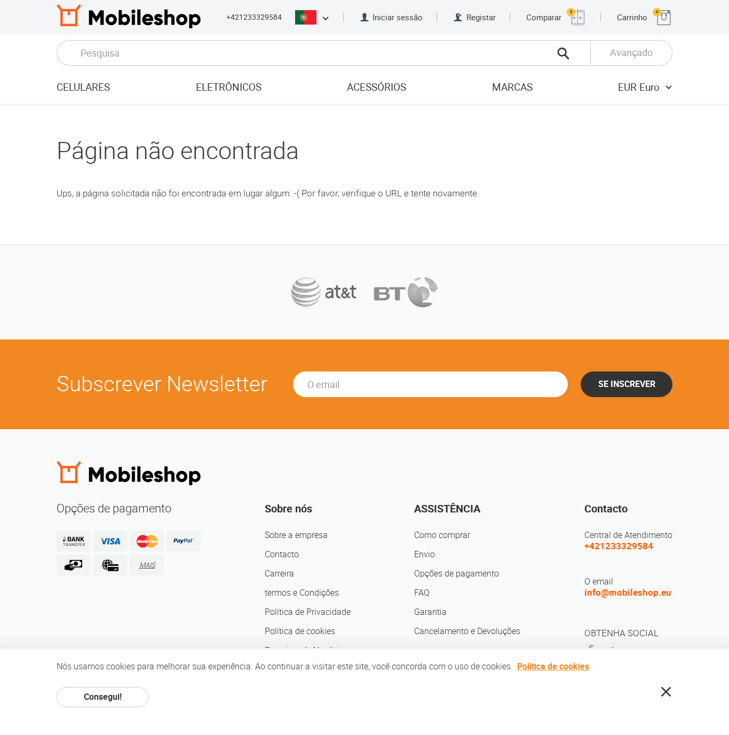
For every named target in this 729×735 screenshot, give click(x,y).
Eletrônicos (229, 87)
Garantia (430, 612)
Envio (424, 554)
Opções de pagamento (456, 573)
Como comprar (442, 535)
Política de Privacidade (308, 612)
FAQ (422, 593)
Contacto (282, 554)
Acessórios (376, 87)
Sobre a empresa (296, 535)
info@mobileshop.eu (627, 592)
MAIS (147, 565)
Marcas (512, 87)
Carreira (279, 573)
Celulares (83, 87)
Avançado (631, 52)
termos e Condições (302, 593)
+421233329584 (254, 17)
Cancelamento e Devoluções (467, 631)
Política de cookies (300, 631)
